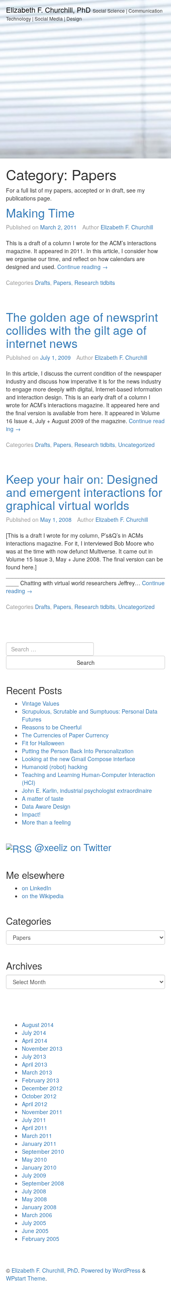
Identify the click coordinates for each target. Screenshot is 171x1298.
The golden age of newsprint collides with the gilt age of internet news (82, 329)
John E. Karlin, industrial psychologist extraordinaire (87, 790)
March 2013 (37, 1072)
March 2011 (37, 1136)
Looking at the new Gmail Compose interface (78, 759)
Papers (62, 282)
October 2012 (39, 1096)
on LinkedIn (36, 888)
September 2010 (43, 1151)
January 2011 (39, 1143)
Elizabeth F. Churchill (127, 227)
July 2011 (34, 1120)
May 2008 (34, 1199)
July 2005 (34, 1223)
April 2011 (34, 1128)
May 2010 (34, 1159)
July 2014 (34, 1032)
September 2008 (43, 1183)
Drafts (42, 282)
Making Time (40, 212)
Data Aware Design (46, 806)
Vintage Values (40, 703)
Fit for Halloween (43, 743)
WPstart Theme (25, 1278)
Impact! (31, 814)
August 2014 (38, 1025)
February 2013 (40, 1080)
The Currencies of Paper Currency (65, 735)
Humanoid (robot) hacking (54, 767)
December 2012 (42, 1088)
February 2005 (40, 1239)
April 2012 (34, 1104)
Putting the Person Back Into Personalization (78, 751)
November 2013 (42, 1048)
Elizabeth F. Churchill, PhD (48, 9)
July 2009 (34, 1175)
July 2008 (34, 1191)
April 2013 (34, 1064)
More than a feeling (46, 822)
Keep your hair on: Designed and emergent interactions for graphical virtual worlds (84, 491)
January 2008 (39, 1207)
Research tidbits (94, 282)
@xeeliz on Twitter (73, 847)
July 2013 (34, 1056)
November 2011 (42, 1112)
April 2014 (34, 1040)
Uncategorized (136, 445)
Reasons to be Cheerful (52, 727)
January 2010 (39, 1167)
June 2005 (35, 1231)
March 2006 (37, 1215)
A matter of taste (43, 798)
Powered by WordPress (110, 1270)
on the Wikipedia (43, 896)
